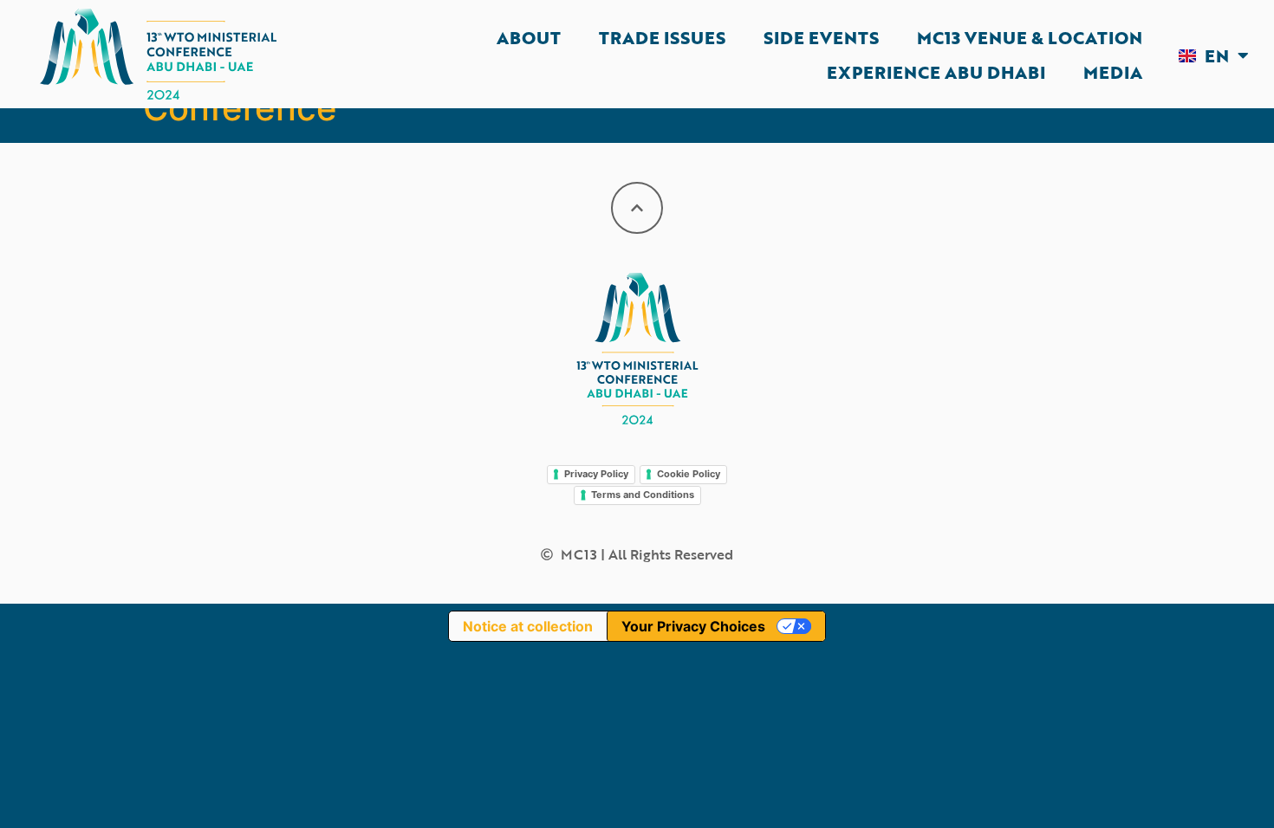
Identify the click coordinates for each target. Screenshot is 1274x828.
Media (1112, 72)
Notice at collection (528, 626)
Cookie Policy (688, 474)
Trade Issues (662, 37)
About (529, 37)
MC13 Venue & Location (1029, 37)
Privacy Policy (596, 474)
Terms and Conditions (642, 494)
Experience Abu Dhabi (936, 72)
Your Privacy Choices (693, 626)
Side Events (821, 37)
